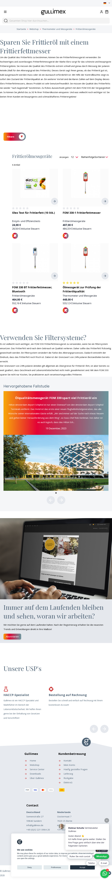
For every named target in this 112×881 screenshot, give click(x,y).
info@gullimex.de (34, 825)
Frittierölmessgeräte (74, 221)
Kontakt (67, 760)
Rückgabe (68, 778)
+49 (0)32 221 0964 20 (38, 829)
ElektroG (67, 782)
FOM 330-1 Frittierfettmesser (82, 212)
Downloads (35, 773)
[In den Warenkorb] (15, 236)
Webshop (34, 29)
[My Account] (101, 12)
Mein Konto (69, 764)
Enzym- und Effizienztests (26, 221)
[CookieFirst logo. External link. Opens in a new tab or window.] (19, 841)
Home (32, 760)
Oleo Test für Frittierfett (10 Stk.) (33, 212)
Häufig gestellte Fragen (75, 769)
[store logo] (53, 11)
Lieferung (68, 773)
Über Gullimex (36, 778)
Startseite (21, 29)
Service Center (36, 769)
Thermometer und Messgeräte (57, 29)
